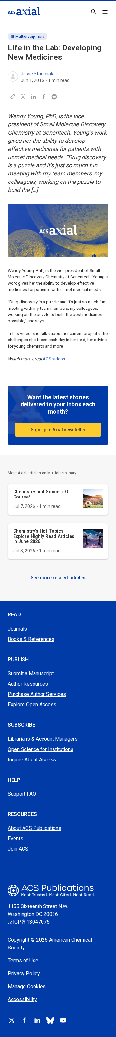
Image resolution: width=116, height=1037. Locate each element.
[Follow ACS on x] (11, 1020)
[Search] (93, 11)
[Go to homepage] (24, 11)
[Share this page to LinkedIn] (33, 96)
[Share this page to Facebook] (44, 96)
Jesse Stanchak (37, 73)
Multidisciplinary (29, 36)
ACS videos (54, 358)
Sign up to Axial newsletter (58, 429)
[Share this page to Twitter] (23, 96)
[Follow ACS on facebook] (24, 1020)
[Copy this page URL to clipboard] (13, 96)
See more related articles (58, 577)
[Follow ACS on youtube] (63, 1020)
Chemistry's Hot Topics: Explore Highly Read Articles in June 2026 (43, 536)
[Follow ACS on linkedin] (37, 1020)
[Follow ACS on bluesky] (50, 1020)
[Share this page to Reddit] (54, 96)
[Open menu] (105, 11)
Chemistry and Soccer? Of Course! (41, 494)
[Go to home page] (58, 890)
